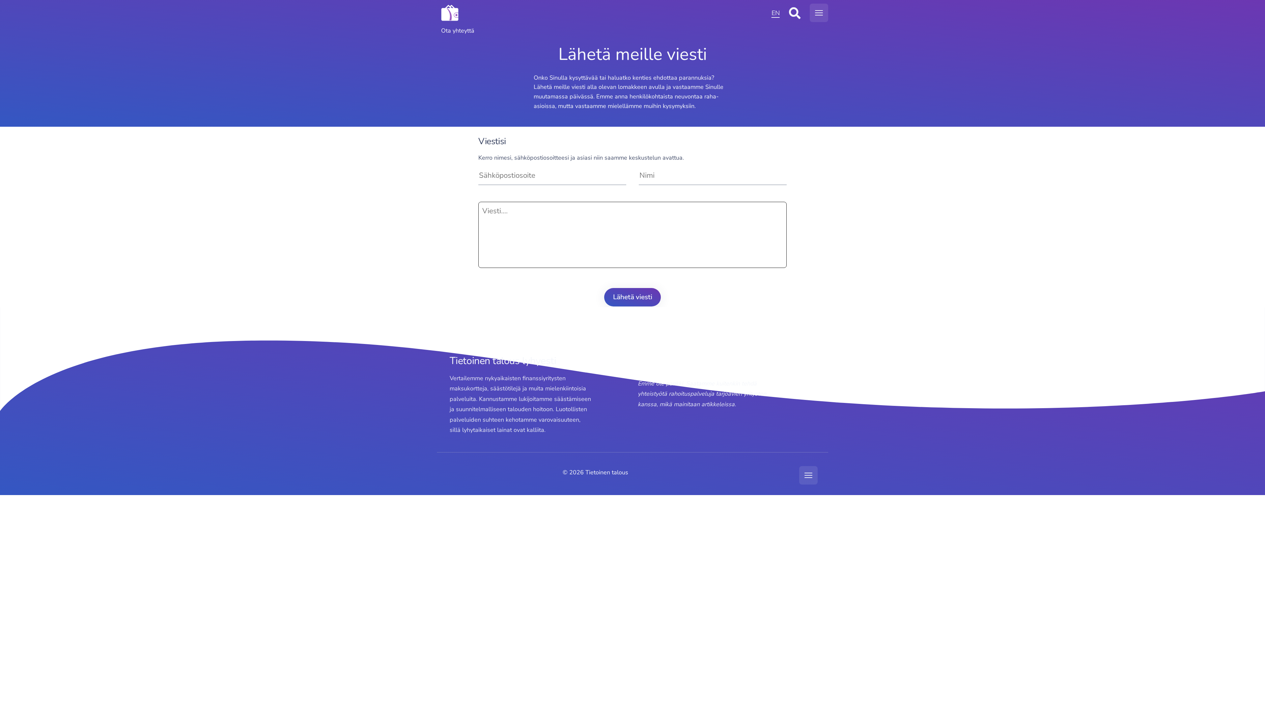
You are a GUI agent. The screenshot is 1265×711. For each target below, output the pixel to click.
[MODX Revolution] (603, 13)
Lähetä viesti (632, 297)
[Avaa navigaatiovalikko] (819, 13)
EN (776, 13)
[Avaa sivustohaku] (794, 13)
